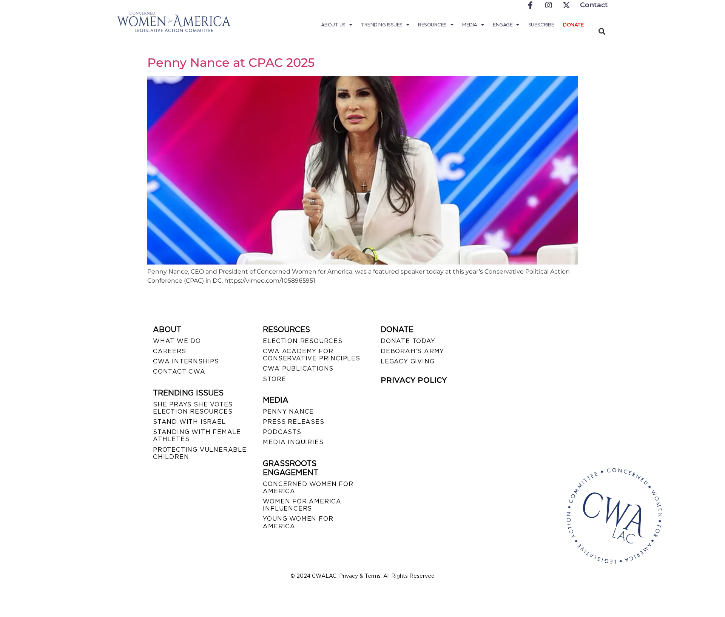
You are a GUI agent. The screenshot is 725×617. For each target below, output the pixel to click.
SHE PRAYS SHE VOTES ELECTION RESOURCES (193, 408)
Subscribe (541, 25)
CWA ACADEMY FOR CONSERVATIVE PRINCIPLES (311, 355)
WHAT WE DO (177, 341)
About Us (333, 25)
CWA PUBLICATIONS (298, 368)
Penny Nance (288, 411)
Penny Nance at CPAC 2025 (231, 62)
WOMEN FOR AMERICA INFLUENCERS (302, 505)
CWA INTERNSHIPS (186, 361)
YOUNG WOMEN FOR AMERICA (298, 522)
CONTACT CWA (179, 371)
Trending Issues (382, 25)
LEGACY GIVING (407, 361)
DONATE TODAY (408, 341)
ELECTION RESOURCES (302, 341)
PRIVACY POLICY (414, 380)
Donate (573, 25)
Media (469, 25)
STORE (274, 379)
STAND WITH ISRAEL (189, 421)
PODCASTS (282, 431)
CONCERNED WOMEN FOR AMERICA (308, 487)
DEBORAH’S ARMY (412, 351)
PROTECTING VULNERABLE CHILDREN (200, 453)
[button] (601, 31)
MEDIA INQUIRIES (293, 442)
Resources (432, 25)
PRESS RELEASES (293, 421)
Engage (502, 25)
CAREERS (169, 351)
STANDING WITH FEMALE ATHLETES (197, 435)
